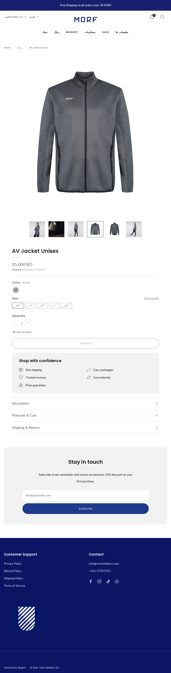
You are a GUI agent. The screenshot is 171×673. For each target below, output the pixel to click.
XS (18, 305)
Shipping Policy (13, 578)
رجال (56, 32)
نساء (45, 32)
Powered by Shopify (15, 667)
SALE (105, 32)
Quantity (18, 316)
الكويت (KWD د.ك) (14, 17)
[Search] (162, 16)
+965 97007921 (100, 571)
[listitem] (85, 5)
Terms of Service (14, 585)
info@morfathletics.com (104, 563)
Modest (72, 32)
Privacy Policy (13, 563)
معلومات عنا (122, 32)
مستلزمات (90, 32)
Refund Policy (12, 571)
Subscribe (85, 508)
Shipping (16, 269)
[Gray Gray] (15, 290)
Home (7, 47)
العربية (32, 17)
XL (66, 305)
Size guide (151, 298)
